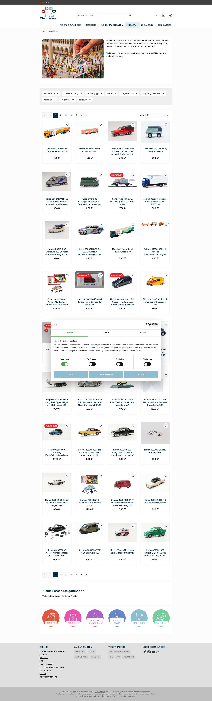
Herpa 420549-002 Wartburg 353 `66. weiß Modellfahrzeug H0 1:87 (56, 252)
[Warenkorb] (170, 15)
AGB (41, 661)
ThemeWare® (131, 696)
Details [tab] (106, 333)
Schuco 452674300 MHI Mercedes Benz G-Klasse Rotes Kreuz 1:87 (155, 402)
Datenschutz (45, 670)
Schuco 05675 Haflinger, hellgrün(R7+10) (155, 150)
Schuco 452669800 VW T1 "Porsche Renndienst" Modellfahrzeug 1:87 (122, 503)
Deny (71, 374)
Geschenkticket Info (48, 677)
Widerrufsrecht (46, 664)
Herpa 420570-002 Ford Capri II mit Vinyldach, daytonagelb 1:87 (89, 452)
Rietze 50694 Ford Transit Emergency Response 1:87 (155, 302)
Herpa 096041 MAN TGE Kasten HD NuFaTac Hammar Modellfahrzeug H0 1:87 (57, 202)
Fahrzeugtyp (93, 93)
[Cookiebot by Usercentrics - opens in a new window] (148, 325)
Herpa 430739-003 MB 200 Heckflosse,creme (155, 501)
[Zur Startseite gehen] (48, 13)
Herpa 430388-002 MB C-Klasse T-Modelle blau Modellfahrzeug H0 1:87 (122, 302)
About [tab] (143, 333)
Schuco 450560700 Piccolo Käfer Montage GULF (90, 503)
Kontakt (43, 654)
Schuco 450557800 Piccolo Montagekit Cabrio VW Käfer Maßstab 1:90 (57, 302)
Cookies (43, 674)
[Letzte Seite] (86, 115)
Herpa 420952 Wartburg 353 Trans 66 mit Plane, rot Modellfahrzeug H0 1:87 (122, 152)
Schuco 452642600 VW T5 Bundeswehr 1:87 (90, 551)
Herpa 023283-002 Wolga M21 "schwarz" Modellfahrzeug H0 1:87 (122, 452)
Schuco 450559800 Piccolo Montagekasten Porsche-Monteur (57, 553)
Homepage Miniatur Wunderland (53, 651)
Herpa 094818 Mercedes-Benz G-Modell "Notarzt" (122, 551)
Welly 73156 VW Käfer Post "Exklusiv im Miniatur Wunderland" (122, 402)
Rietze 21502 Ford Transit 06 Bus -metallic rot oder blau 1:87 (89, 302)
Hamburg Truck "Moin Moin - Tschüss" (89, 150)
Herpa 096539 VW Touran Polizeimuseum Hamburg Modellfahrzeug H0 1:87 (89, 402)
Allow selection (106, 374)
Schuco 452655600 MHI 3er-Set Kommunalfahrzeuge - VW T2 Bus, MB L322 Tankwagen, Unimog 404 (155, 252)
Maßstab (48, 100)
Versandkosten (100, 692)
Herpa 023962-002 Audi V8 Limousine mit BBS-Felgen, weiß (57, 503)
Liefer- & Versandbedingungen (52, 667)
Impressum (44, 658)
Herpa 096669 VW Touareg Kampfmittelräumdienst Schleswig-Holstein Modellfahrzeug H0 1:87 (56, 453)
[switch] (92, 364)
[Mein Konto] (163, 15)
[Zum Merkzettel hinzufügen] (67, 124)
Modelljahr (65, 100)
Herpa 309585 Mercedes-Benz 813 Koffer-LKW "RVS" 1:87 (155, 202)
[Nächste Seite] (81, 115)
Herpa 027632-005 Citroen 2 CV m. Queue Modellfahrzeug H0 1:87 (155, 553)
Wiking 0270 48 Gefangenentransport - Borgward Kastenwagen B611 (89, 202)
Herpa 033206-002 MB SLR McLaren (155, 451)
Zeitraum (83, 100)
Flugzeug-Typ (127, 93)
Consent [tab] (69, 333)
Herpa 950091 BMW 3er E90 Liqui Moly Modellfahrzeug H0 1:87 (89, 252)
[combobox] (101, 15)
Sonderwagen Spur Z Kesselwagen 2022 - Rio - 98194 (122, 202)
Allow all (141, 374)
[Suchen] (130, 15)
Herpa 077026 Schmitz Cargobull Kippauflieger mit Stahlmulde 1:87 (56, 402)
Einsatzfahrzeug (71, 93)
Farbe (110, 93)
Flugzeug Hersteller (151, 93)
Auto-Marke (49, 93)
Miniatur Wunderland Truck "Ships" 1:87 (122, 250)
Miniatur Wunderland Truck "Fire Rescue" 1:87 (57, 150)
